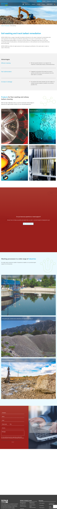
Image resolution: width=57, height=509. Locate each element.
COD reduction (41, 507)
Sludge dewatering (51, 507)
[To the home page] (4, 4)
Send (13, 442)
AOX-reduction (42, 503)
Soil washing (41, 505)
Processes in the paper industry (51, 504)
